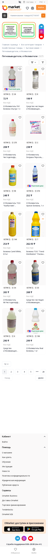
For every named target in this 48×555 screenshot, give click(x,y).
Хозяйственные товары (12, 48)
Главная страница (10, 44)
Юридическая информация (13, 480)
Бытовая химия (32, 48)
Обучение (6, 462)
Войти (41, 7)
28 (43, 372)
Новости (6, 471)
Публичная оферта (10, 485)
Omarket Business (9, 496)
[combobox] (34, 62)
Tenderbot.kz (7, 509)
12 (5, 364)
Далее (41, 378)
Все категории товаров (31, 44)
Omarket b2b (7, 514)
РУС (41, 2)
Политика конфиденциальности (16, 476)
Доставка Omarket (10, 500)
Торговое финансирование (14, 505)
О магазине (7, 452)
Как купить (7, 457)
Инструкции (7, 466)
